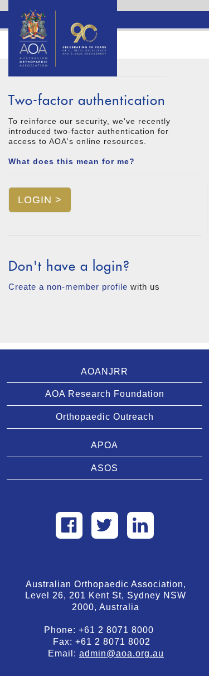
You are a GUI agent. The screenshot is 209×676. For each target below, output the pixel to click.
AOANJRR (104, 371)
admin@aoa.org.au (121, 653)
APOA (104, 445)
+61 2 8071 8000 (120, 630)
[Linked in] (140, 525)
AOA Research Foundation (104, 394)
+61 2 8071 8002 (117, 641)
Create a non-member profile (68, 286)
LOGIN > (40, 199)
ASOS (104, 468)
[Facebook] (69, 525)
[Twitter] (104, 525)
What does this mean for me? (71, 161)
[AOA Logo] (62, 14)
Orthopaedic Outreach (105, 416)
